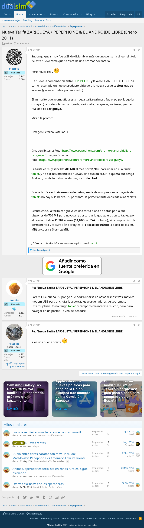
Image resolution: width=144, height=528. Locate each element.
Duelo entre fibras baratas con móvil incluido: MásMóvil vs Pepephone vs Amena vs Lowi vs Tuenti (48, 456)
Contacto (33, 518)
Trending (27, 20)
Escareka (129, 445)
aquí (94, 243)
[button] (44, 14)
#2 (139, 281)
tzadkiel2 (129, 456)
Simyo (36, 446)
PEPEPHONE (82, 81)
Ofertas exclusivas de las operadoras (38, 484)
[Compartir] (134, 50)
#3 (139, 324)
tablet (35, 174)
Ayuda (111, 518)
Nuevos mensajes (11, 20)
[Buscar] (138, 14)
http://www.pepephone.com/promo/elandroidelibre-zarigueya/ (81, 160)
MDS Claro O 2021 (14, 513)
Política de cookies (96, 518)
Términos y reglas (50, 518)
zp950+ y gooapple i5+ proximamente (15, 365)
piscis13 (8, 43)
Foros (19, 14)
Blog (89, 14)
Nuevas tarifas (35, 443)
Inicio (7, 14)
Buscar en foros (43, 20)
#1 (139, 49)
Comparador (70, 14)
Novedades (35, 14)
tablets (36, 197)
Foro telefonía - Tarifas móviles (48, 435)
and (42, 250)
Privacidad (131, 518)
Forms (54, 14)
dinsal (15, 435)
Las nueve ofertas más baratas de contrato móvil (46, 432)
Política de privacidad (73, 518)
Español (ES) (35, 513)
